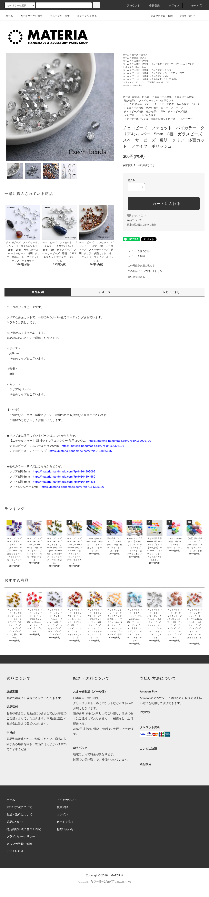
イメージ (104, 292)
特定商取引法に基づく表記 (141, 224)
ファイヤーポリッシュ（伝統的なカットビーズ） (147, 82)
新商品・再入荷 (139, 58)
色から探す (156, 70)
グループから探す (60, 15)
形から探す (156, 64)
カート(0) (196, 5)
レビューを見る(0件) (139, 251)
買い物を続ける (136, 276)
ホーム (9, 15)
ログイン (174, 5)
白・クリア (170, 73)
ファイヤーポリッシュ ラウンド (179, 64)
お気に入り (138, 216)
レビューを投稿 (136, 256)
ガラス (144, 55)
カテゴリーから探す (31, 15)
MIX (166, 76)
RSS (9, 851)
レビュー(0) (171, 292)
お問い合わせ (187, 15)
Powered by (84, 882)
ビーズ (135, 55)
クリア (181, 73)
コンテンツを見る (87, 15)
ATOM (19, 851)
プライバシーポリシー (21, 836)
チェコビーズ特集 (140, 61)
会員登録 (154, 5)
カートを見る (65, 821)
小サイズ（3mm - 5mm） (136, 67)
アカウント (133, 5)
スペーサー (137, 85)
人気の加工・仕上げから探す (164, 79)
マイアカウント (67, 799)
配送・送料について (19, 814)
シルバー (169, 70)
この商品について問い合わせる (145, 271)
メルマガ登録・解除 (162, 15)
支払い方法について (19, 807)
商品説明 (38, 292)
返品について (134, 220)
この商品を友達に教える (141, 265)
